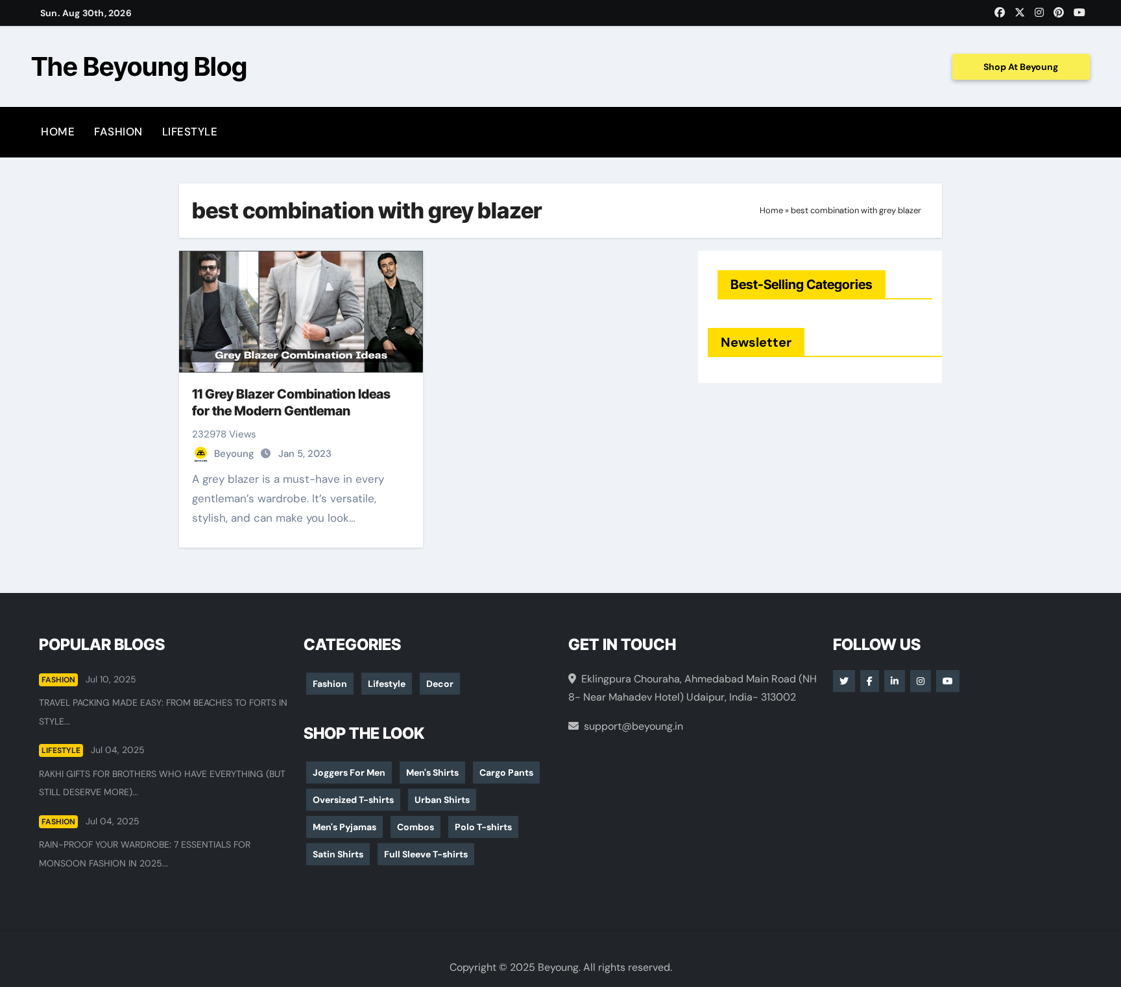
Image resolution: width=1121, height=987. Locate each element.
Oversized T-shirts (353, 800)
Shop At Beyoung (1020, 67)
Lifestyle (190, 131)
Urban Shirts (442, 800)
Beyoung (235, 453)
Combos (415, 827)
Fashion (118, 131)
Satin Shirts (338, 854)
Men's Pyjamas (344, 827)
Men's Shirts (432, 772)
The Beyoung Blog (139, 66)
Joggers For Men (349, 772)
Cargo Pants (506, 772)
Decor (439, 684)
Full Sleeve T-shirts (426, 854)
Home (58, 131)
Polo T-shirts (483, 827)
